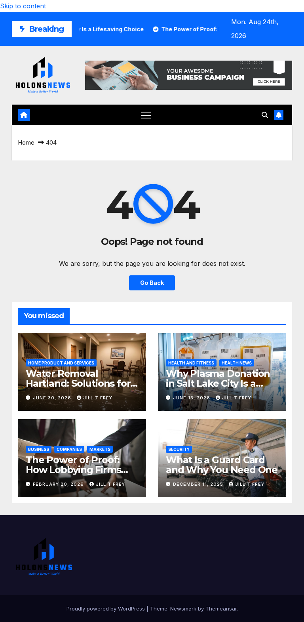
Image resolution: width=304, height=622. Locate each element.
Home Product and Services (61, 363)
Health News (237, 363)
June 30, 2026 (53, 398)
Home (26, 142)
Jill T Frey (97, 398)
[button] (265, 115)
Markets (99, 449)
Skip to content (23, 6)
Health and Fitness (191, 363)
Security (179, 449)
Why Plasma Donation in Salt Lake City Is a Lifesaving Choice (218, 383)
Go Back (152, 282)
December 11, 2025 (199, 484)
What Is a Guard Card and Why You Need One (221, 464)
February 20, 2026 (59, 484)
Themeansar (221, 608)
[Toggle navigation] (146, 115)
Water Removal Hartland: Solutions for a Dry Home (82, 383)
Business (38, 449)
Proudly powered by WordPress (106, 608)
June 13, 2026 (192, 398)
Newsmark (183, 608)
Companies (69, 449)
